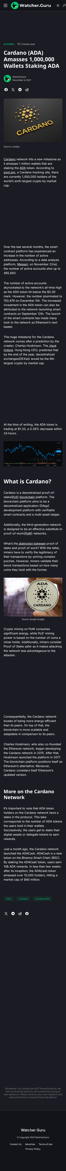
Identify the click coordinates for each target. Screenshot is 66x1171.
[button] (5, 5)
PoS (15, 497)
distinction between (32, 543)
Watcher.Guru (19, 76)
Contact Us (15, 1144)
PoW (28, 533)
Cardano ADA (42, 898)
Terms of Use (45, 1144)
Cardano (10, 159)
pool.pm (9, 172)
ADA (23, 168)
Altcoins (9, 44)
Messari (22, 264)
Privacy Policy (33, 1149)
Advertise (30, 1144)
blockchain (27, 497)
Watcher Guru (33, 1130)
